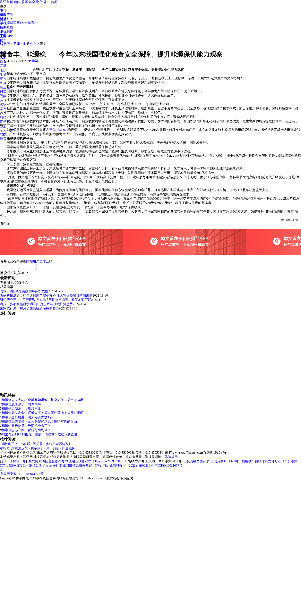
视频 (3, 96)
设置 (3, 139)
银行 (3, 10)
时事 (3, 91)
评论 (3, 100)
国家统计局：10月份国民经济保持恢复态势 (31, 308)
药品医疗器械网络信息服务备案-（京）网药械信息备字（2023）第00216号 (100, 465)
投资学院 (6, 14)
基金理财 (6, 23)
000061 (62, 129)
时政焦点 (29, 43)
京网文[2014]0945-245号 (27, 465)
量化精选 (6, 31)
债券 (54, 2)
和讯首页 (6, 2)
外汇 (46, 2)
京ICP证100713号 (13, 461)
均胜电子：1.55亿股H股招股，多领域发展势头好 (37, 444)
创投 (3, 70)
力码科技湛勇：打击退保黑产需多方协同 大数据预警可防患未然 (46, 295)
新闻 (17, 2)
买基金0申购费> (24, 23)
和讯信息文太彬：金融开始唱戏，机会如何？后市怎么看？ (44, 400)
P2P (2, 40)
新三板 (5, 87)
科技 (3, 117)
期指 (3, 78)
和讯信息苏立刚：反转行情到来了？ (28, 430)
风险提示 (171, 457)
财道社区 (6, 18)
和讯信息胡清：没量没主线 (21, 408)
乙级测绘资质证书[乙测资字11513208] (210, 461)
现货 (3, 74)
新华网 (33, 61)
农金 (3, 83)
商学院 (5, 121)
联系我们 (37, 448)
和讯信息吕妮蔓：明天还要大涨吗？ (28, 417)
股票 (24, 2)
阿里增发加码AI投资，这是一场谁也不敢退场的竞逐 (39, 434)
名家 (3, 104)
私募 (3, 66)
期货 (39, 2)
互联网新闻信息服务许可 (46, 461)
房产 (3, 109)
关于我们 (52, 448)
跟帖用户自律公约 (39, 261)
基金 (32, 2)
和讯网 (5, 43)
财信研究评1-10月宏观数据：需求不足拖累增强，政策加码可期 (45, 299)
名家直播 (6, 27)
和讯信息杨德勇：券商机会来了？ (26, 425)
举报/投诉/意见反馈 (14, 448)
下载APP (6, 35)
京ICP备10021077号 (168, 465)
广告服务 (68, 448)
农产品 (51, 129)
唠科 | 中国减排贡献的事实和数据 (24, 291)
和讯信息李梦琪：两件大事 (21, 404)
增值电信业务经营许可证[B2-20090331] (93, 461)
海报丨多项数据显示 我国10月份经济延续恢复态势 (36, 304)
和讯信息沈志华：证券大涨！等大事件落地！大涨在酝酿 (43, 413)
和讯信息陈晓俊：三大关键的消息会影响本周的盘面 (39, 421)
